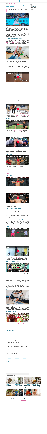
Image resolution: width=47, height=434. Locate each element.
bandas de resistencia (15, 273)
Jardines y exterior (17, 384)
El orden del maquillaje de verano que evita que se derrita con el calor (36, 398)
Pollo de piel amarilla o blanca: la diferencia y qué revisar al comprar (36, 386)
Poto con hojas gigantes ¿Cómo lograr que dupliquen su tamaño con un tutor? (19, 386)
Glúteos (8, 169)
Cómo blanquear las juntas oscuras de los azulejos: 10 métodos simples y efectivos (27, 386)
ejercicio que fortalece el (17, 257)
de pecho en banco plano (21, 187)
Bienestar (7, 3)
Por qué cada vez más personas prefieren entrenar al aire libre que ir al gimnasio (19, 398)
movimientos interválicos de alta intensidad (20, 323)
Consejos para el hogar (9, 384)
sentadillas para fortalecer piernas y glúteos (22, 115)
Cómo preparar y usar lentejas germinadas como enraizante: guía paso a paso (10, 398)
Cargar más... (23, 400)
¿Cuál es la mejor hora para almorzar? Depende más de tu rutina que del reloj (28, 398)
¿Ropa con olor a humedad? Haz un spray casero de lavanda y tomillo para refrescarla (10, 386)
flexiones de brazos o (18, 130)
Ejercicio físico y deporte (12, 3)
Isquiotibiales (9, 173)
